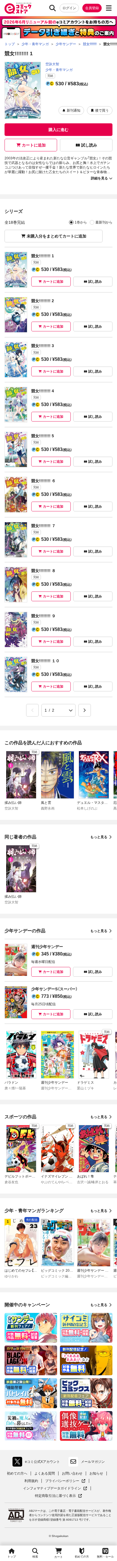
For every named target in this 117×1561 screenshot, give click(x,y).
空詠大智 (52, 64)
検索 (35, 1556)
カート (58, 1556)
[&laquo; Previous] (32, 710)
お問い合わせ (72, 1473)
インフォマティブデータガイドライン (52, 1488)
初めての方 (82, 1556)
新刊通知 (73, 110)
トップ (11, 1556)
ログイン (69, 8)
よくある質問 (44, 1473)
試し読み (89, 145)
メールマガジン (93, 1462)
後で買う (102, 110)
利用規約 (31, 1481)
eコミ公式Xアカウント (37, 1463)
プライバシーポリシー (65, 1481)
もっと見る (98, 837)
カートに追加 (34, 145)
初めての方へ (17, 1473)
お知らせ (96, 1473)
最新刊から (103, 222)
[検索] (52, 8)
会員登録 (92, 8)
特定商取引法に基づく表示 (58, 1496)
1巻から (81, 222)
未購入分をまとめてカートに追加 (56, 236)
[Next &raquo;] (84, 710)
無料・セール (105, 1556)
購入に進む (58, 129)
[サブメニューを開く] (108, 8)
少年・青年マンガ (59, 70)
